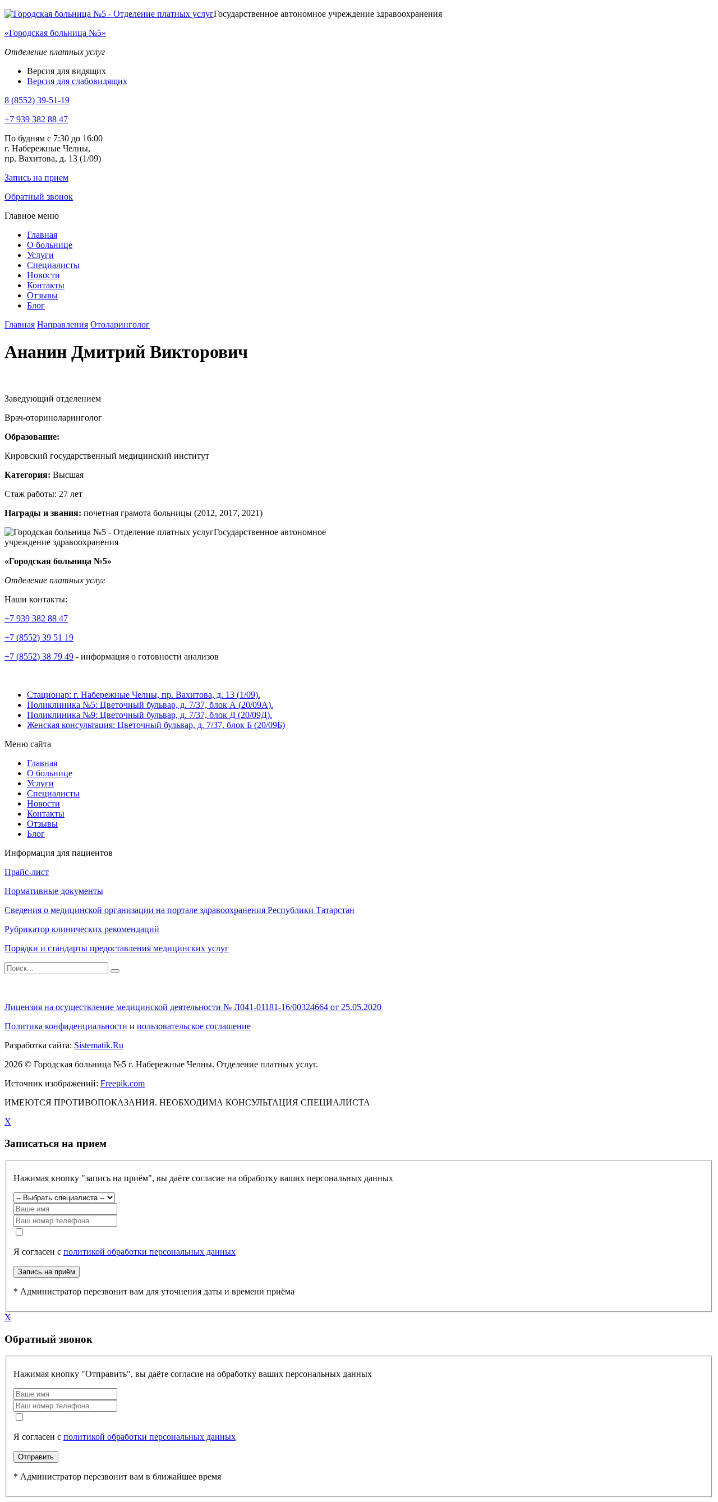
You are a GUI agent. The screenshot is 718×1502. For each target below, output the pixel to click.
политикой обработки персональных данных (149, 1251)
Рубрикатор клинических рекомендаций (81, 929)
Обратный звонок (38, 196)
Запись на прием (36, 177)
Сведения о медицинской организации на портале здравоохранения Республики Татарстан (179, 910)
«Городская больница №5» (55, 33)
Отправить (36, 1457)
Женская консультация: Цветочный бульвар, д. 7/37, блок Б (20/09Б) (156, 725)
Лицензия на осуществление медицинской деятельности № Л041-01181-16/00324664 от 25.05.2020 (192, 1007)
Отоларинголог (120, 324)
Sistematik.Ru (98, 1045)
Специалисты (53, 265)
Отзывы (42, 295)
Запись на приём (46, 1272)
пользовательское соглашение (194, 1026)
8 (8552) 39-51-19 (37, 100)
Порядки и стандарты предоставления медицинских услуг (116, 948)
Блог (36, 305)
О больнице (49, 245)
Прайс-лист (26, 872)
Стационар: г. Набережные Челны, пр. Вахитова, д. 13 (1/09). (143, 694)
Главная (42, 234)
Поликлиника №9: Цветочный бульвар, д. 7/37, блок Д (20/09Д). (149, 715)
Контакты (46, 285)
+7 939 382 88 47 (36, 119)
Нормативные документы (53, 891)
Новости (43, 275)
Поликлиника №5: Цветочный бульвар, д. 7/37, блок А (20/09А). (150, 704)
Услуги (40, 255)
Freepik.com (122, 1083)
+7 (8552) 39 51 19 (38, 637)
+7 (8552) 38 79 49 (38, 656)
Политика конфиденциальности (65, 1026)
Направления (62, 324)
